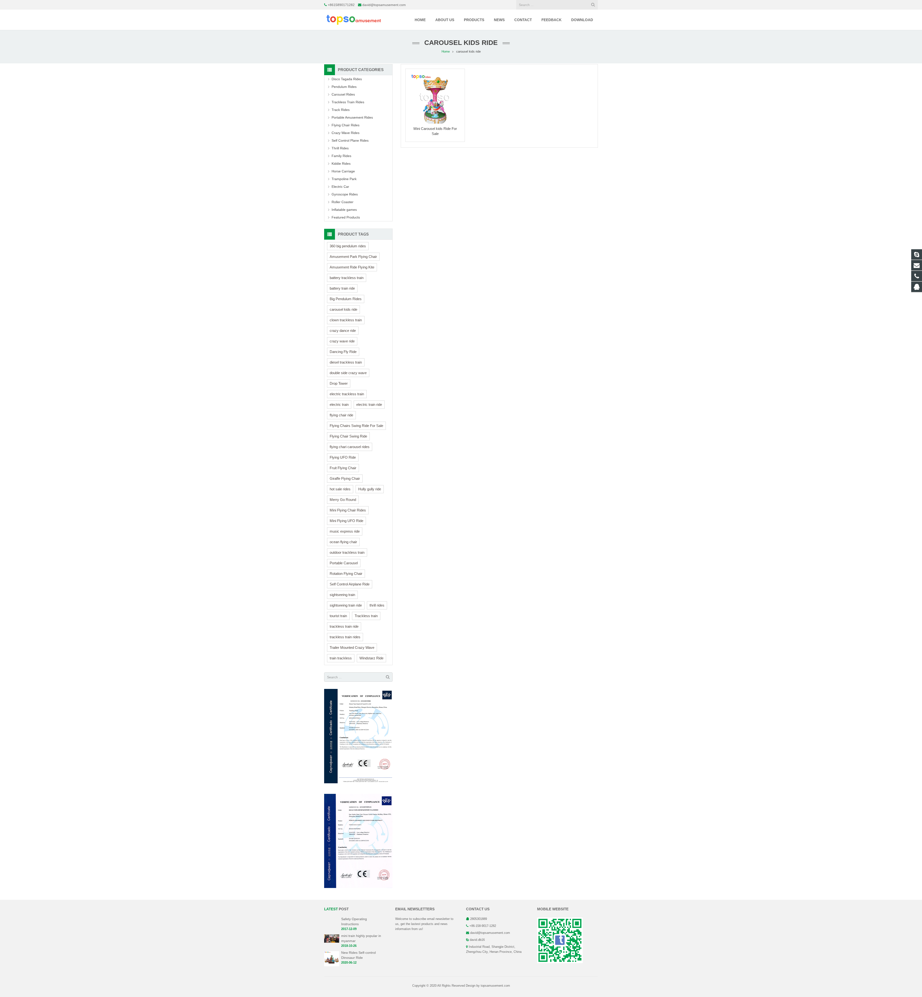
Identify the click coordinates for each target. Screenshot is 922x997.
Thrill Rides (340, 148)
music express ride (345, 531)
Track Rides (341, 110)
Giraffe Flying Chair (345, 478)
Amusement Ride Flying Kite (352, 267)
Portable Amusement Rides (352, 117)
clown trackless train (346, 320)
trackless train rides (345, 637)
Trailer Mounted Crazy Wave (352, 647)
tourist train (338, 616)
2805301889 (478, 919)
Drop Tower (339, 383)
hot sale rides (340, 489)
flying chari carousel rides (350, 447)
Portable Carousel (344, 563)
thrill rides (377, 605)
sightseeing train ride (346, 605)
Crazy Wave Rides (345, 133)
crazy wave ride (342, 341)
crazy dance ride (343, 330)
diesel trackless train (346, 362)
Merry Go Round (343, 500)
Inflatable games (344, 210)
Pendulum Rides (344, 87)
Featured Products (346, 217)
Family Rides (341, 156)
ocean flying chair (343, 542)
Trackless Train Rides (348, 102)
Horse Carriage (343, 171)
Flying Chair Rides (345, 125)
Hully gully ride (369, 489)
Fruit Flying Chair (343, 468)
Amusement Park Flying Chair (353, 257)
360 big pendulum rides (348, 246)
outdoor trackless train (347, 552)
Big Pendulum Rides (346, 299)
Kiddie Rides (341, 163)
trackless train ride (344, 626)
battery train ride (342, 288)
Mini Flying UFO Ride (346, 521)
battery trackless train (347, 278)
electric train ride (369, 404)
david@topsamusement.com (384, 5)
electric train (339, 404)
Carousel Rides (343, 94)
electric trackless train (347, 394)
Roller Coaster (342, 202)
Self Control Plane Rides (350, 140)
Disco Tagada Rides (347, 79)
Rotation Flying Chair (346, 573)
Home (446, 51)
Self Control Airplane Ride (350, 584)
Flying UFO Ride (343, 457)
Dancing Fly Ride (343, 352)
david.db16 (477, 940)
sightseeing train (342, 595)
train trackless (341, 658)
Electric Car (340, 186)
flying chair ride (341, 415)
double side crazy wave (348, 373)
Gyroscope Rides (345, 194)
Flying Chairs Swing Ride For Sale (356, 426)
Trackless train (366, 616)
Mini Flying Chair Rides (348, 510)
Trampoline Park (344, 179)
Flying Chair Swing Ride (348, 436)
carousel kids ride (343, 309)
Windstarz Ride (371, 658)
